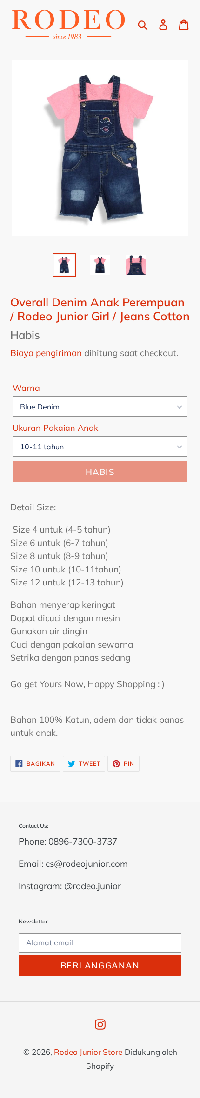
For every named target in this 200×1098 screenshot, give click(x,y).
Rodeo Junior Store (88, 1052)
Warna (26, 388)
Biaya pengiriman (47, 352)
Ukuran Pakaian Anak (55, 427)
